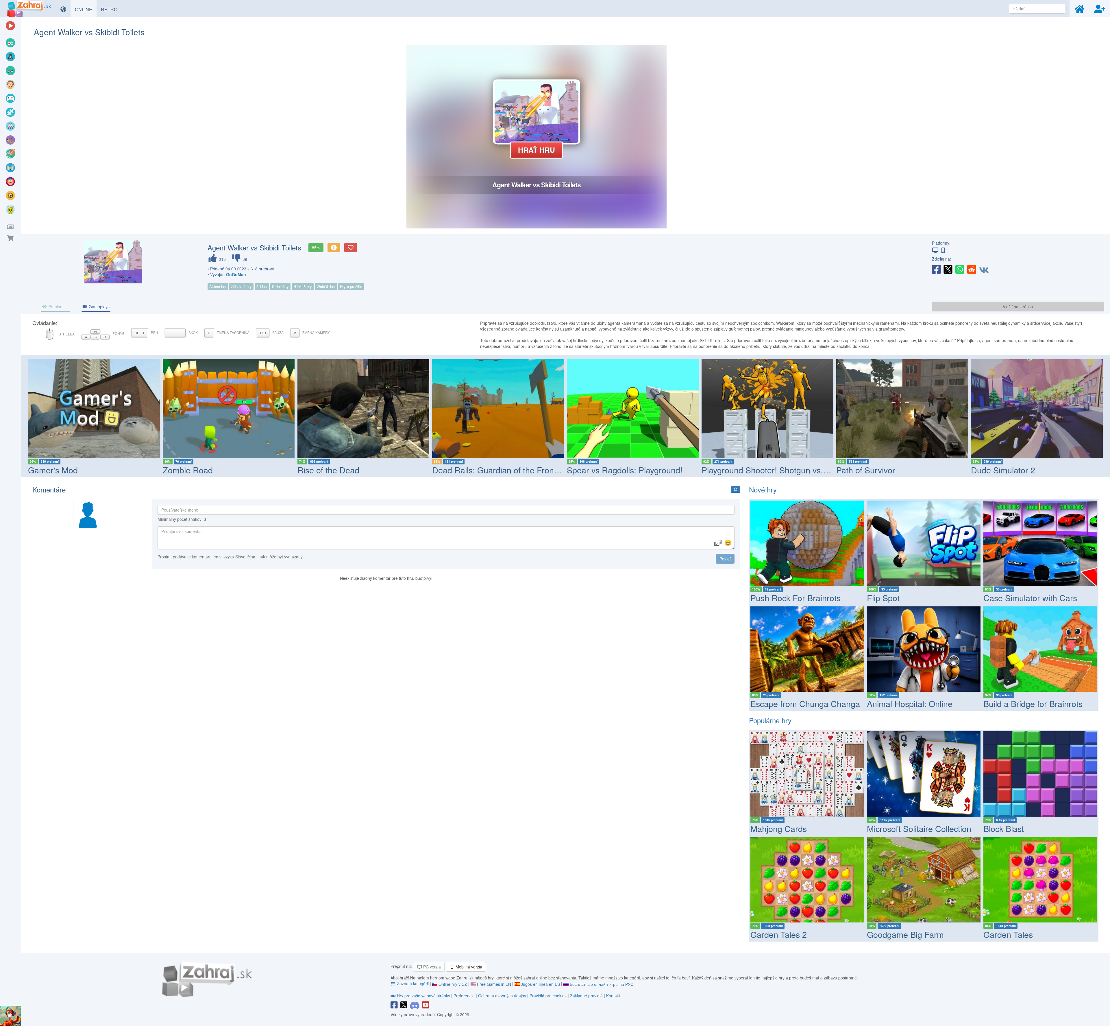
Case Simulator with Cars (1030, 598)
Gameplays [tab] (99, 306)
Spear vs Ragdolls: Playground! (624, 470)
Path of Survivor (865, 470)
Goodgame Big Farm (905, 934)
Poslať (725, 559)
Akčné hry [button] (217, 286)
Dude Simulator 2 (1003, 470)
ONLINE (86, 9)
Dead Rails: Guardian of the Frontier (498, 470)
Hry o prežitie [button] (351, 286)
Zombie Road (188, 470)
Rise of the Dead (328, 470)
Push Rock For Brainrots (795, 598)
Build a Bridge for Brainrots (1033, 703)
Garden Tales (1008, 934)
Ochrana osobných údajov (502, 996)
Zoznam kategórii (413, 983)
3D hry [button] (261, 286)
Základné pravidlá (586, 996)
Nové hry (763, 489)
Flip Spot (883, 598)
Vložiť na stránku (1018, 306)
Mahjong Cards (778, 828)
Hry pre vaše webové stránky (423, 996)
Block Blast (1003, 828)
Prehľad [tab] (54, 306)
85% (316, 247)
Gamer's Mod (53, 470)
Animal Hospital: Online (909, 703)
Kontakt (613, 996)
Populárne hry (770, 720)
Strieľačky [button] (280, 286)
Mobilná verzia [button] (468, 967)
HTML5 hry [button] (302, 286)
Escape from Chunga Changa (805, 703)
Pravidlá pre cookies (548, 996)
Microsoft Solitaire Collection (919, 828)
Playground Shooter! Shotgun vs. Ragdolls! (781, 470)
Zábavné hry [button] (241, 286)
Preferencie (465, 996)
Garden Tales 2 (778, 934)
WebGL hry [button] (326, 286)
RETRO (111, 9)
